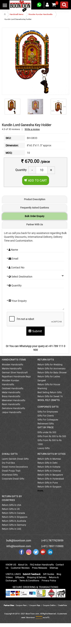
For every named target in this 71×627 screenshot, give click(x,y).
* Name (12, 249)
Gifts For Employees (47, 411)
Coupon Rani (21, 605)
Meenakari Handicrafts (13, 400)
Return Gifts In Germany (14, 525)
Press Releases (39, 568)
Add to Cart (37, 180)
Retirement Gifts (45, 423)
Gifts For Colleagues (47, 419)
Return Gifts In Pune (47, 482)
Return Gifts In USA (11, 505)
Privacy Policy (49, 580)
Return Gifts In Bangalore (50, 474)
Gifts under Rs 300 (46, 432)
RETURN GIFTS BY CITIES (51, 453)
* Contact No (15, 267)
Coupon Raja (35, 605)
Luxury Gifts (43, 448)
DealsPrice (62, 605)
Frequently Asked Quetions (34, 207)
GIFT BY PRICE (45, 427)
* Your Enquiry (17, 300)
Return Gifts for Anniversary (51, 368)
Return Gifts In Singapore (14, 517)
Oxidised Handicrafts (12, 388)
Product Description (34, 199)
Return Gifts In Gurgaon (49, 486)
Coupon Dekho (49, 605)
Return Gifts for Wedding (49, 364)
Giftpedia (19, 577)
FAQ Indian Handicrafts (42, 564)
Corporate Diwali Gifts (13, 478)
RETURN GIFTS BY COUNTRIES (12, 498)
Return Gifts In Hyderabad (50, 478)
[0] (54, 4)
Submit (37, 331)
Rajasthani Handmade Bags (16, 376)
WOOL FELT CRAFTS (48, 400)
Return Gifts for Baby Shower (52, 372)
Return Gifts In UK (11, 509)
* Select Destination (19, 276)
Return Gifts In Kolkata (48, 467)
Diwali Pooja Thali (11, 470)
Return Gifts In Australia (14, 521)
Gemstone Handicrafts (13, 408)
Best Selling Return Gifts (49, 392)
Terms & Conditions (29, 580)
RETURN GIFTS (45, 359)
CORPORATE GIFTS (48, 406)
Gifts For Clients (45, 415)
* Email (12, 258)
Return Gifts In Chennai (49, 470)
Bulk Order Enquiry (34, 216)
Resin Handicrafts (11, 404)
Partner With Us (34, 224)
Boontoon (30, 617)
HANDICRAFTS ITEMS (14, 359)
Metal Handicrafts (11, 392)
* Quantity (14, 285)
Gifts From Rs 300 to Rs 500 (51, 436)
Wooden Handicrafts (12, 364)
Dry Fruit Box (8, 463)
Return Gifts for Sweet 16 (50, 396)
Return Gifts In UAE (11, 529)
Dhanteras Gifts (10, 474)
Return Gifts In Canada (13, 513)
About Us (22, 564)
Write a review (32, 129)
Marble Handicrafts (12, 368)
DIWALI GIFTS (10, 453)
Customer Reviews (20, 568)
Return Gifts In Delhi (47, 463)
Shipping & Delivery (36, 577)
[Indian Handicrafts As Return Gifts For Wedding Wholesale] (20, 6)
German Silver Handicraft (15, 372)
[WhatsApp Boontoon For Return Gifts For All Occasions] (39, 4)
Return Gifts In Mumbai (49, 459)
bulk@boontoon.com (18, 540)
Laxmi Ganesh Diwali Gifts (15, 459)
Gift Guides (48, 574)
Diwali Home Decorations (15, 467)
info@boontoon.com (18, 546)
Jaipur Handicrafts (11, 412)
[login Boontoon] (48, 4)
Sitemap (54, 568)
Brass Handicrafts (11, 396)
